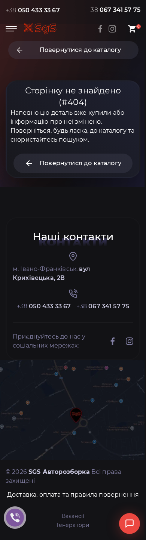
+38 (33, 10)
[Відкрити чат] (129, 523)
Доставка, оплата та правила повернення (73, 494)
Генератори (73, 525)
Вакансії (73, 516)
